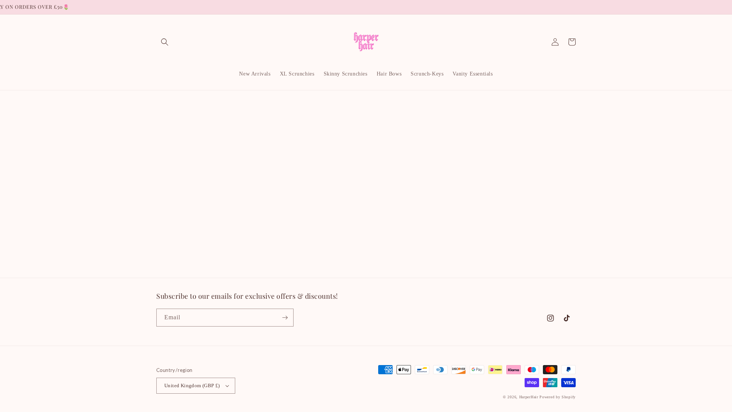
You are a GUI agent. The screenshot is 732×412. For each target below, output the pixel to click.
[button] (164, 42)
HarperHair (528, 397)
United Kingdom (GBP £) (192, 385)
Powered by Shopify (557, 397)
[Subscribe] (284, 318)
